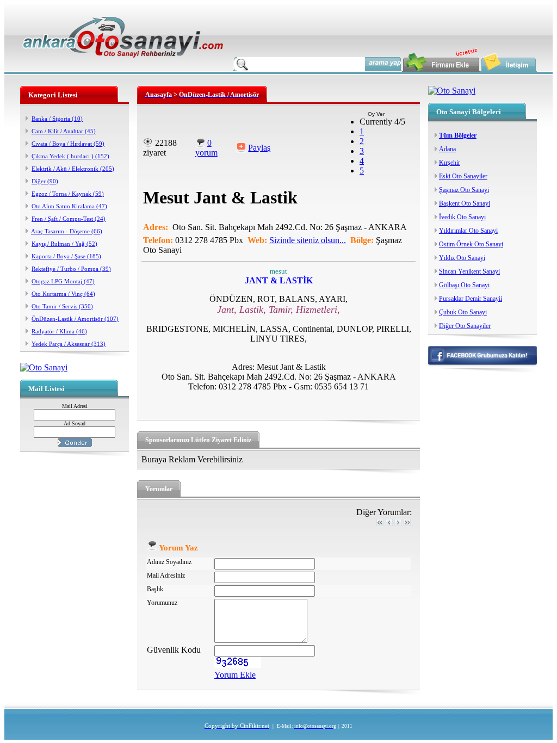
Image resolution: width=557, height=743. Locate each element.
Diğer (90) (45, 181)
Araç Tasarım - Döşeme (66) (66, 231)
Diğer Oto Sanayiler (465, 326)
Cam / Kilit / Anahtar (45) (64, 131)
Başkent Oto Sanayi (464, 203)
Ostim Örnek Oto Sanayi (471, 244)
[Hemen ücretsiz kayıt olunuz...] (43, 367)
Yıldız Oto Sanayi (462, 258)
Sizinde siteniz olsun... (307, 240)
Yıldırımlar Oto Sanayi (468, 230)
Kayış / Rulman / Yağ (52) (64, 243)
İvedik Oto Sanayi (462, 217)
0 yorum (206, 147)
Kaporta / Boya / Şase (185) (66, 256)
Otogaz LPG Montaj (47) (63, 281)
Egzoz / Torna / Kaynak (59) (68, 193)
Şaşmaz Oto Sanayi (464, 190)
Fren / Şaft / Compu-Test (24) (69, 218)
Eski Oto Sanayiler (463, 176)
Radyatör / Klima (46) (59, 331)
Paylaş (259, 147)
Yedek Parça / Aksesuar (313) (69, 343)
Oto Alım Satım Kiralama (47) (69, 206)
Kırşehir (449, 162)
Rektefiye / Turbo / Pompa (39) (71, 268)
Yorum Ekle (235, 674)
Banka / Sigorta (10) (57, 118)
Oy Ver (376, 114)
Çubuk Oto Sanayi (463, 312)
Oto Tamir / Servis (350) (62, 306)
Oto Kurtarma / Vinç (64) (63, 293)
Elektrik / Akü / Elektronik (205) (73, 168)
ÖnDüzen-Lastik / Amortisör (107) (75, 318)
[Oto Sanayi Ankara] (123, 60)
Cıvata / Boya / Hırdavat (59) (68, 143)
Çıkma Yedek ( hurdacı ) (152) (70, 156)
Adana (447, 149)
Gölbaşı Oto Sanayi (464, 285)
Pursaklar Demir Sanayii (470, 298)
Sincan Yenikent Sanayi (469, 271)
